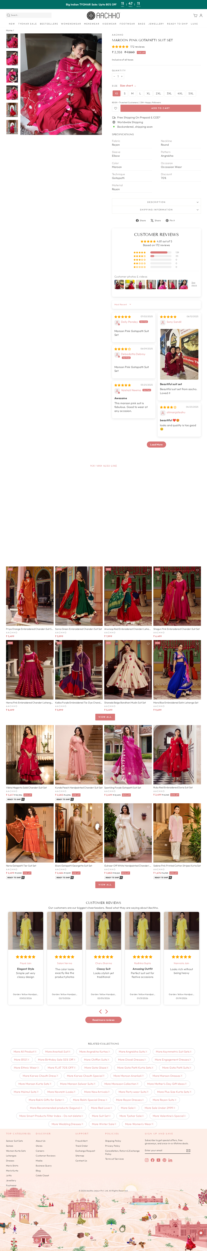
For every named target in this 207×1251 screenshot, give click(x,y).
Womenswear (71, 23)
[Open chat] (201, 1233)
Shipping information (156, 209)
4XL (180, 93)
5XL (191, 93)
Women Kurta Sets (16, 1150)
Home (9, 30)
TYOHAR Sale (27, 23)
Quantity (119, 70)
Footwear (127, 23)
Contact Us (81, 1160)
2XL (158, 93)
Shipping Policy (113, 1140)
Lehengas (11, 1155)
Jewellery (156, 23)
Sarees (9, 1145)
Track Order (81, 1145)
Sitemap (79, 1155)
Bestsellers (49, 23)
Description (156, 202)
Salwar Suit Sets (14, 1140)
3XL (169, 93)
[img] (122, 317)
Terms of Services (114, 1158)
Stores (39, 1145)
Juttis (9, 1175)
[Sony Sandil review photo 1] (179, 354)
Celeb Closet (42, 1175)
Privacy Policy (112, 1145)
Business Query (44, 1165)
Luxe (194, 23)
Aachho (118, 34)
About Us (40, 1140)
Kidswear (110, 23)
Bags (141, 23)
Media (39, 1160)
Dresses (10, 1160)
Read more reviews (103, 1019)
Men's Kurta (12, 1170)
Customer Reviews (45, 1155)
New (12, 23)
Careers (40, 1150)
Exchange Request (85, 1150)
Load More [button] (156, 444)
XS (116, 93)
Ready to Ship (177, 23)
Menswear (91, 23)
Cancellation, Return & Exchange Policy (122, 1152)
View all (105, 717)
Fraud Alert (81, 1140)
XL (148, 93)
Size (115, 85)
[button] (120, 46)
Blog (38, 1170)
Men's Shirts (12, 1165)
